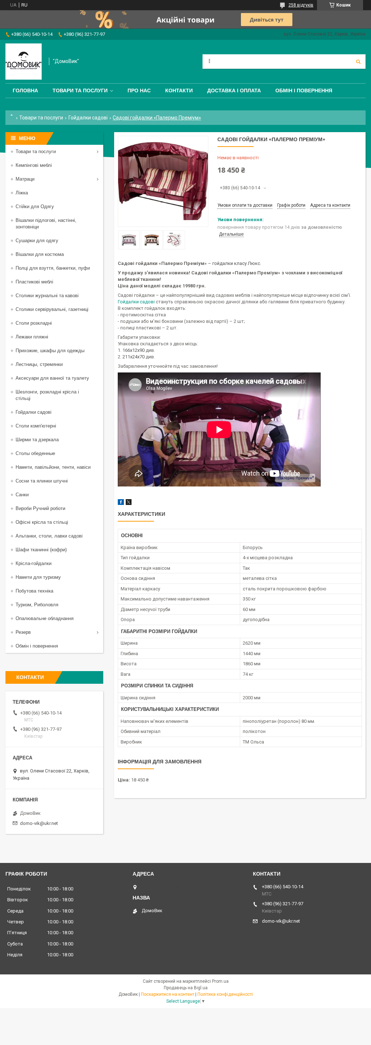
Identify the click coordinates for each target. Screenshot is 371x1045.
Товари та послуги (80, 90)
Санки (22, 494)
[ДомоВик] (23, 61)
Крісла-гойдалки (33, 563)
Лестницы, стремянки (39, 364)
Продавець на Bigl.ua (186, 987)
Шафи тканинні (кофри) (41, 549)
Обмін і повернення (303, 90)
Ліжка (22, 192)
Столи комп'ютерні (36, 426)
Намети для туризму (38, 577)
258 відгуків (300, 5)
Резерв (23, 632)
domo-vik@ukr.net (39, 823)
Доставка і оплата (234, 90)
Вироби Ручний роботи (40, 508)
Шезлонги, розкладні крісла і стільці (47, 395)
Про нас (139, 90)
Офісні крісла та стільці (42, 522)
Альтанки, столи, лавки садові (49, 536)
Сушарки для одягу (37, 240)
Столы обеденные (35, 453)
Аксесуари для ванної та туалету (52, 378)
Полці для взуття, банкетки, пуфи (53, 268)
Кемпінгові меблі (34, 165)
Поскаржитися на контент (167, 994)
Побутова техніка (34, 591)
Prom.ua (220, 981)
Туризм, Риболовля (37, 604)
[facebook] (121, 503)
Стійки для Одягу (35, 206)
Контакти (179, 90)
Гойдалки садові (88, 118)
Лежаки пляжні (32, 337)
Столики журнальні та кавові (47, 295)
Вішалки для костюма (40, 254)
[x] (129, 503)
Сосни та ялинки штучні (42, 481)
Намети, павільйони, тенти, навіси (53, 467)
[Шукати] (358, 61)
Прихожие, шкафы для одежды (50, 350)
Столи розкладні (34, 323)
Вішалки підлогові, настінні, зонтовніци (46, 223)
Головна (25, 90)
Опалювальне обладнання (45, 618)
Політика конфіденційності (225, 994)
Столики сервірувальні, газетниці (52, 309)
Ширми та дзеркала (37, 439)
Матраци (25, 179)
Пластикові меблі (34, 282)
